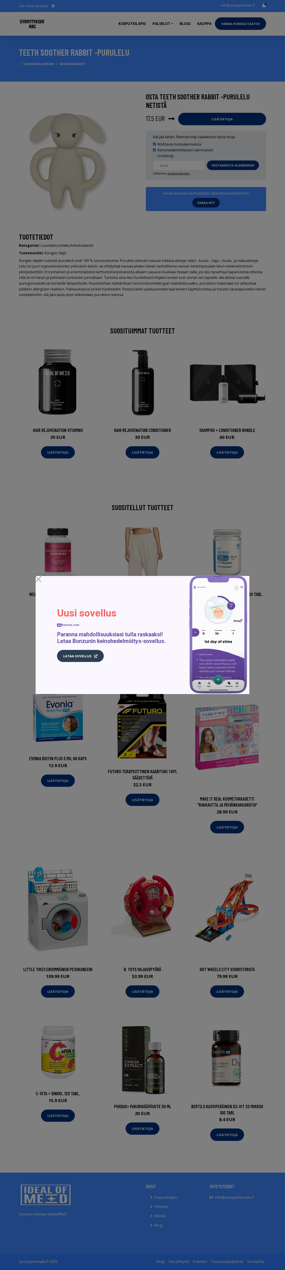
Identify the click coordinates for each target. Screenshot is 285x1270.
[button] (80, 656)
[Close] (38, 579)
